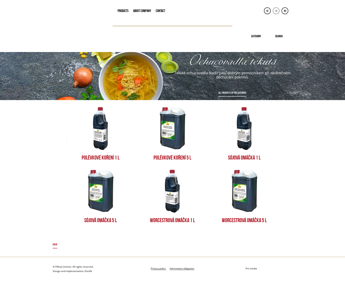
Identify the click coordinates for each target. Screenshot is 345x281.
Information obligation (182, 268)
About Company (142, 11)
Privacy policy (158, 268)
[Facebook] (278, 268)
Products (123, 11)
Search (279, 36)
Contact (160, 11)
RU (285, 10)
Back (55, 244)
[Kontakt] (268, 268)
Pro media (251, 268)
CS (267, 10)
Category (256, 36)
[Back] (172, 245)
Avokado (80, 11)
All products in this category (232, 92)
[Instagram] (288, 268)
